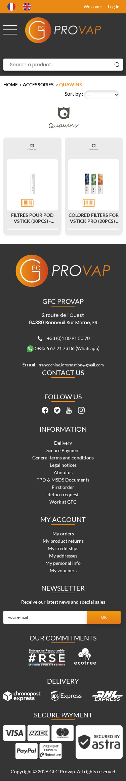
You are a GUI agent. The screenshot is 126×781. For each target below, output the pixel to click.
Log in (113, 6)
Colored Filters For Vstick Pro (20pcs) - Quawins (94, 218)
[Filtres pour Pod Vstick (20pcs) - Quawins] (32, 184)
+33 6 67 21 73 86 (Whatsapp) (68, 348)
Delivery (63, 443)
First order (63, 487)
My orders (63, 533)
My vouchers (63, 570)
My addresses (63, 555)
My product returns (63, 541)
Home (10, 84)
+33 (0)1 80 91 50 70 (68, 338)
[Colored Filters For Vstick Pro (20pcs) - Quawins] (94, 184)
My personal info (63, 563)
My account (63, 519)
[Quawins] (32, 147)
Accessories (38, 84)
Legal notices (63, 465)
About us (63, 472)
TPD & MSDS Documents (63, 480)
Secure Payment (63, 450)
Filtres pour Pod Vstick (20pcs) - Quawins (32, 218)
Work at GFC (63, 502)
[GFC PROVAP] (63, 30)
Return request (63, 494)
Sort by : (74, 93)
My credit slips (63, 548)
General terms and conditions (63, 457)
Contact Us (63, 372)
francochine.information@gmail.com (71, 364)
